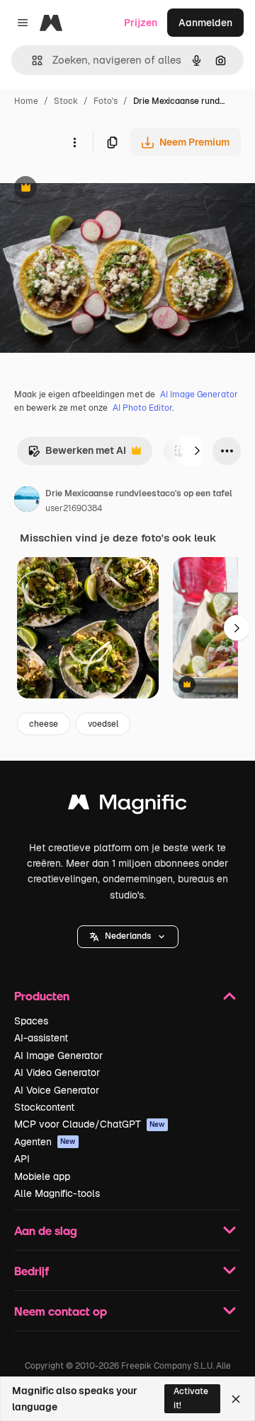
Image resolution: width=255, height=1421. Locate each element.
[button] (127, 936)
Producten (41, 995)
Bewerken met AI (77, 454)
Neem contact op (60, 1311)
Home (26, 101)
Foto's (106, 101)
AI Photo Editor (142, 408)
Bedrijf (31, 1270)
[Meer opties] (74, 142)
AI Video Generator (57, 1072)
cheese (43, 724)
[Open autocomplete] (31, 60)
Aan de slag (45, 1230)
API (22, 1158)
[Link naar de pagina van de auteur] (27, 501)
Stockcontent (44, 1107)
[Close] (236, 1399)
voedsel (103, 724)
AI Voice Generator (56, 1090)
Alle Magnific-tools (57, 1193)
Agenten (45, 1141)
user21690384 (73, 508)
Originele (93, 189)
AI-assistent (41, 1037)
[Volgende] (197, 451)
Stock (66, 101)
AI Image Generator (199, 394)
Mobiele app (42, 1176)
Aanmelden (205, 22)
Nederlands (128, 936)
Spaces (31, 1020)
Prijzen (140, 22)
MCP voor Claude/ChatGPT (89, 1124)
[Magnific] (127, 806)
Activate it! (191, 1398)
